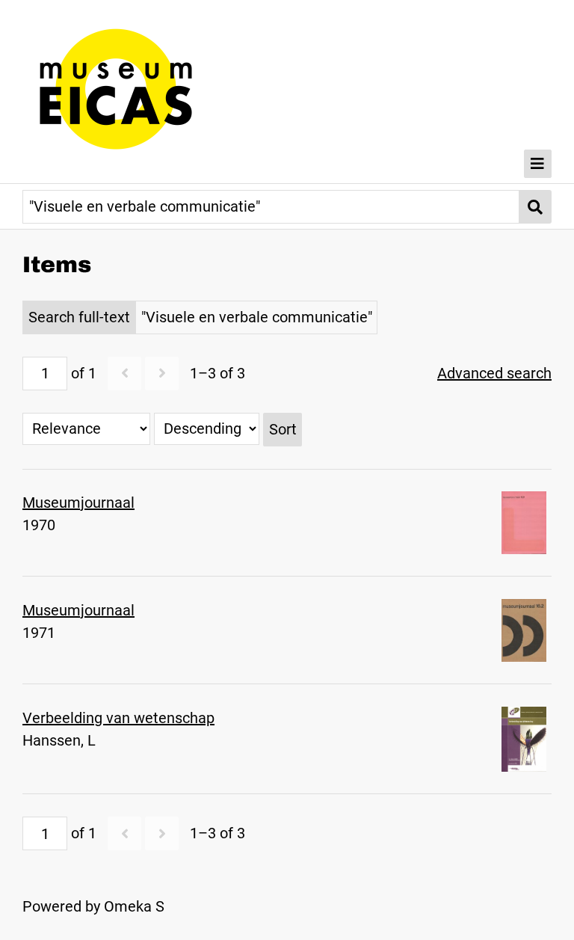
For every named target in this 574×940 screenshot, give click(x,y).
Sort (283, 429)
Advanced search (494, 373)
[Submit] (535, 207)
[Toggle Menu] (538, 164)
